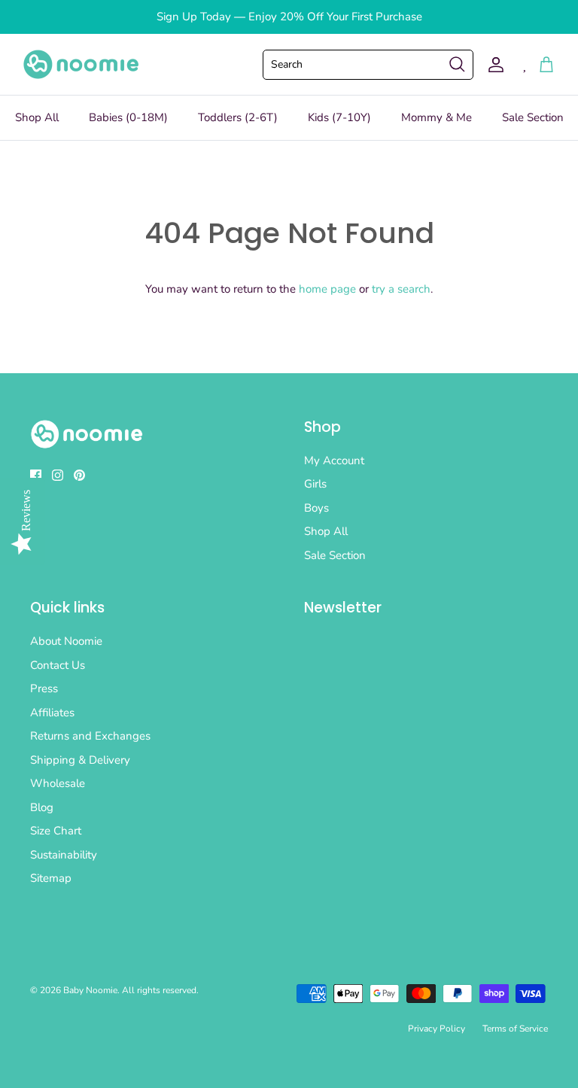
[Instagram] (57, 475)
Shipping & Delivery (80, 759)
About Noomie (66, 641)
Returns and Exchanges (90, 735)
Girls (315, 483)
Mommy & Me (436, 117)
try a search (401, 288)
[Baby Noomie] (81, 64)
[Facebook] (35, 475)
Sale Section (533, 117)
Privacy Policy (436, 1029)
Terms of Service (515, 1029)
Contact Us (57, 665)
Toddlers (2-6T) (238, 117)
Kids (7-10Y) (339, 117)
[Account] (493, 65)
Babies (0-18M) (128, 117)
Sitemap (50, 878)
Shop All (37, 117)
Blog (41, 807)
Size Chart (55, 830)
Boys (316, 507)
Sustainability (63, 854)
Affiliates (52, 712)
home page (327, 288)
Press (44, 688)
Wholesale (57, 783)
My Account (334, 460)
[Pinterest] (79, 475)
